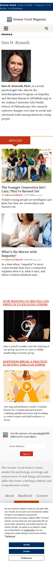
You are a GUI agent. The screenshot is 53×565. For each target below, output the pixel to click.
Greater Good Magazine (26, 19)
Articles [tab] (15, 140)
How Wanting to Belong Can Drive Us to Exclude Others (26, 302)
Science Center (25, 5)
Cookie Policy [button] (29, 530)
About (9, 495)
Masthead (25, 495)
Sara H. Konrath (13, 195)
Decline (26, 551)
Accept (26, 545)
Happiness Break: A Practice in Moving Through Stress (25, 362)
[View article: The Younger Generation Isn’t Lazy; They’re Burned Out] (26, 165)
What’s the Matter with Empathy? (19, 253)
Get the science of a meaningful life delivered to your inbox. (30, 435)
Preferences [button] (10, 536)
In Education (16, 8)
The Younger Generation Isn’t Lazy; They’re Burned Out (23, 189)
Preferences (26, 558)
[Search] (46, 28)
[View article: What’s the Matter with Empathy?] (26, 230)
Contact (42, 495)
